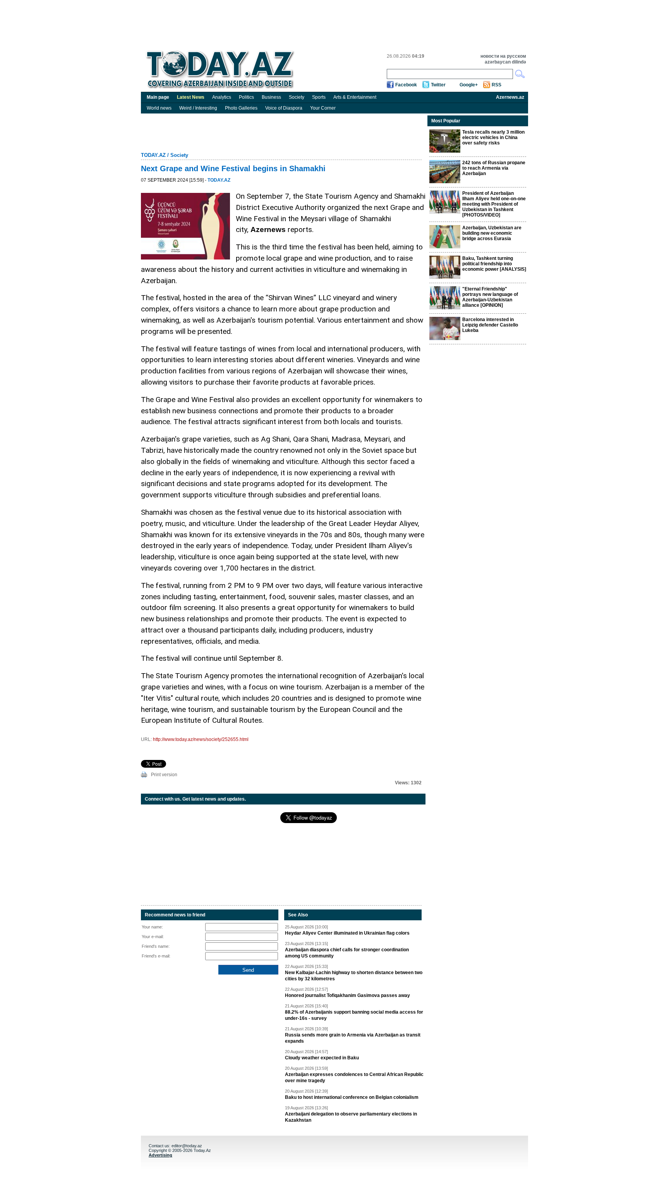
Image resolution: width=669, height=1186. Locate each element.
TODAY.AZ (153, 155)
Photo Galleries (241, 108)
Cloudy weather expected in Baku (322, 1058)
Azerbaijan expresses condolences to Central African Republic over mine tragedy (354, 1077)
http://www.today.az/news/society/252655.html (201, 739)
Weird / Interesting (198, 108)
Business (271, 97)
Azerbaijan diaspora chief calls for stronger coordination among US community (347, 953)
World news (159, 108)
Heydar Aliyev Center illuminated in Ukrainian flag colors (347, 933)
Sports (319, 97)
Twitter (438, 85)
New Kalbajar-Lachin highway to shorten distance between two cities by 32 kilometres (353, 975)
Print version (164, 774)
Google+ (469, 85)
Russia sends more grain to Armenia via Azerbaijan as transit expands (352, 1038)
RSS (496, 85)
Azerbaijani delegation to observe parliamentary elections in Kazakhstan (351, 1117)
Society (296, 97)
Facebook (406, 85)
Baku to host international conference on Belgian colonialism (352, 1097)
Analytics (221, 97)
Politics (246, 97)
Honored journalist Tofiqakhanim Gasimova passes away (347, 995)
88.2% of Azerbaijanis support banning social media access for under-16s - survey (354, 1015)
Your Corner (323, 108)
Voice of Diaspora (283, 108)
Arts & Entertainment (354, 97)
